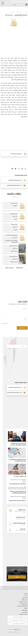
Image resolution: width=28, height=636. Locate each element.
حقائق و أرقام (24, 610)
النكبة (26, 596)
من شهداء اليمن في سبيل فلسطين (17, 501)
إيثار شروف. (10, 629)
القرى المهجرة (24, 598)
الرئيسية (25, 593)
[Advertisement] (14, 43)
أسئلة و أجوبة (24, 612)
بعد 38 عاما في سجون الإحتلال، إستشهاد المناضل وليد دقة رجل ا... (18, 444)
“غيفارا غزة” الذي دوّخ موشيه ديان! (18, 484)
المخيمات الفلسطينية (23, 602)
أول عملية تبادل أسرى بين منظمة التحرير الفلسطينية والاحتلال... (18, 492)
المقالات (25, 608)
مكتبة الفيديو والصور (23, 614)
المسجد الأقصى (24, 600)
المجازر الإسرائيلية (24, 604)
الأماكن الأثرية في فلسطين (22, 606)
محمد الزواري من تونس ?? (20, 476)
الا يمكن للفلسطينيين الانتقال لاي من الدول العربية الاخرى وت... (17, 460)
